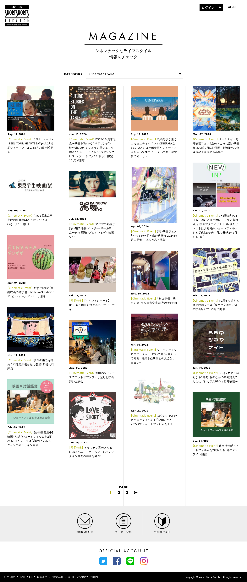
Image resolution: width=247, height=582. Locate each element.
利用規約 (9, 577)
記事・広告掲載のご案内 (83, 577)
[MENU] (239, 7)
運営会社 (58, 577)
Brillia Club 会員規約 (34, 577)
